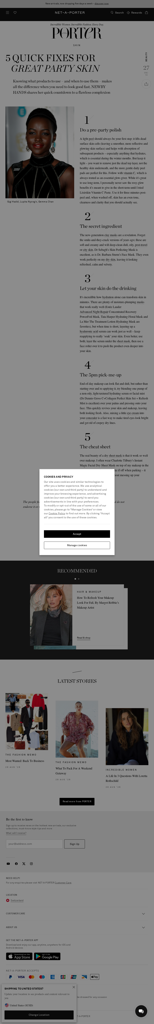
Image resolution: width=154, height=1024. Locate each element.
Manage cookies (77, 545)
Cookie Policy (57, 513)
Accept (77, 534)
